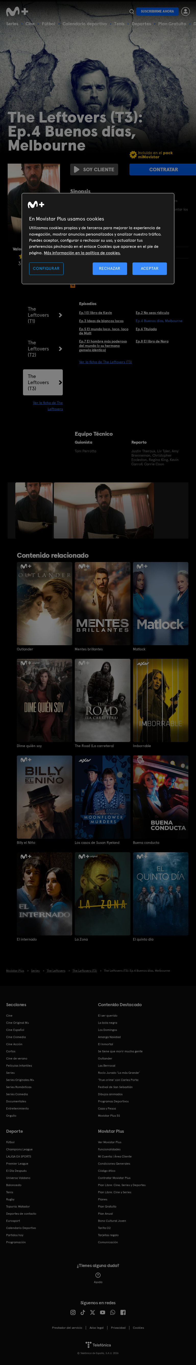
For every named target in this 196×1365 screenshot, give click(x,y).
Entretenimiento (17, 1108)
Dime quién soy (29, 746)
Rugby (10, 1199)
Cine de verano (16, 1058)
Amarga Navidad (109, 1037)
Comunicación (108, 1242)
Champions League (19, 1149)
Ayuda (98, 1282)
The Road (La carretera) (94, 746)
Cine (30, 23)
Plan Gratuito (172, 23)
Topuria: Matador (18, 1206)
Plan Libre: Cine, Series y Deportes (121, 1185)
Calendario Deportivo (21, 1228)
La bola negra (107, 1023)
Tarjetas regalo (108, 1235)
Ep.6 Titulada (146, 329)
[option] (34, 510)
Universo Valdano (18, 1178)
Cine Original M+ (17, 1023)
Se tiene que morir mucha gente (120, 1051)
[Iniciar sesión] (185, 11)
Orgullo (11, 1115)
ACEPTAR (150, 268)
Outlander (25, 649)
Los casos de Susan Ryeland (97, 842)
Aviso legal (97, 1328)
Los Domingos (107, 1030)
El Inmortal (105, 1044)
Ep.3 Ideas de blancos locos (101, 321)
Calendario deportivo (85, 23)
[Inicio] (19, 11)
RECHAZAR (109, 268)
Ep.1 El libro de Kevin (95, 313)
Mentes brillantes (89, 649)
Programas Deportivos (113, 1101)
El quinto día (143, 939)
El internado (27, 939)
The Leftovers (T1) (38, 315)
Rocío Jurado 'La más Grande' (119, 1073)
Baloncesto (13, 1185)
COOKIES (138, 1328)
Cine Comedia (16, 1037)
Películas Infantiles (19, 1065)
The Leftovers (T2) (38, 348)
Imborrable (142, 746)
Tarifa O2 (104, 1228)
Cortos (10, 1051)
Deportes (141, 23)
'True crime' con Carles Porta (118, 1080)
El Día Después (16, 1171)
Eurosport (13, 1221)
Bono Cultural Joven (112, 1221)
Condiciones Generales (114, 1163)
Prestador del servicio (67, 1328)
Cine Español (15, 1030)
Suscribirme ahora (157, 11)
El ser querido (107, 1015)
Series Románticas (18, 1087)
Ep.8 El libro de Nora (152, 341)
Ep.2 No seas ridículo (152, 313)
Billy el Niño (26, 842)
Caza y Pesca (107, 1108)
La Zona (81, 939)
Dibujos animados (110, 1094)
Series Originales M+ (20, 1080)
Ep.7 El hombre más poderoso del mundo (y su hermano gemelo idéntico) (103, 345)
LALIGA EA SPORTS (18, 1156)
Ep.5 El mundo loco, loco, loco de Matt (103, 331)
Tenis (119, 23)
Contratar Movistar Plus (114, 1178)
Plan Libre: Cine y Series (114, 1192)
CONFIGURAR (46, 268)
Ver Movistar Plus (109, 1142)
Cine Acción (14, 1044)
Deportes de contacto (21, 1213)
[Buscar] (131, 11)
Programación (16, 1242)
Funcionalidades (109, 1149)
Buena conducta (146, 842)
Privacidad (118, 1328)
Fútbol (48, 23)
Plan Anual (105, 1213)
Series (12, 23)
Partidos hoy (14, 1235)
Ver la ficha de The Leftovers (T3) (105, 362)
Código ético (106, 1171)
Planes (102, 1199)
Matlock (139, 649)
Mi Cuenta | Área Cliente (115, 1156)
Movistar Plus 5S (109, 1115)
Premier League (17, 1163)
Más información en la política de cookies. (82, 252)
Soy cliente (98, 169)
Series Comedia (17, 1094)
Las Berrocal (106, 1065)
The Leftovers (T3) (38, 382)
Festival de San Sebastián (115, 1087)
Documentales (16, 1101)
